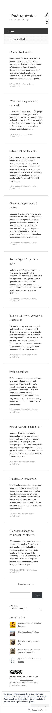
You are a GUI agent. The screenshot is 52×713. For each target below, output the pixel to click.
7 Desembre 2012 (17, 298)
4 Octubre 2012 (16, 513)
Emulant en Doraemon (23, 479)
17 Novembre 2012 (17, 409)
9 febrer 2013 (15, 84)
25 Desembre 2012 (17, 186)
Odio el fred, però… (21, 52)
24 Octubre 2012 (16, 461)
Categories (14, 605)
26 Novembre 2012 (17, 354)
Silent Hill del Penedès (23, 151)
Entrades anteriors (26, 584)
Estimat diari (27, 84)
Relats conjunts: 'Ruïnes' (28, 632)
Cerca (37, 595)
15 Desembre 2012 (17, 242)
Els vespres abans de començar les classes (22, 533)
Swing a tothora (19, 372)
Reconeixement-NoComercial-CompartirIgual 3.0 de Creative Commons (24, 682)
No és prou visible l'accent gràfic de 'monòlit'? (29, 651)
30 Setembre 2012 (17, 570)
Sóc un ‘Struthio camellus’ (25, 427)
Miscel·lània (14, 86)
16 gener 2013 (15, 134)
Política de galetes (27, 701)
